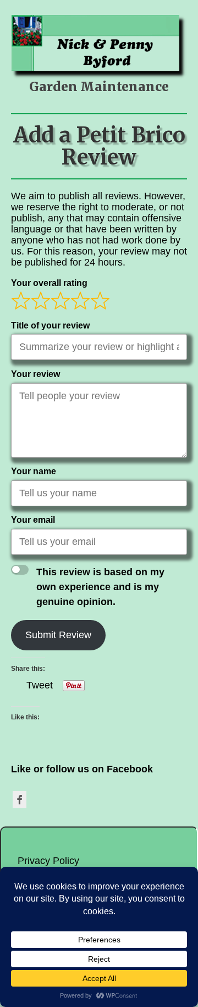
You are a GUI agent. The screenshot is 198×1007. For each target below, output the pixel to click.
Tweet (39, 685)
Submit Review (58, 634)
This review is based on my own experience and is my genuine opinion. (100, 586)
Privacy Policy (48, 860)
